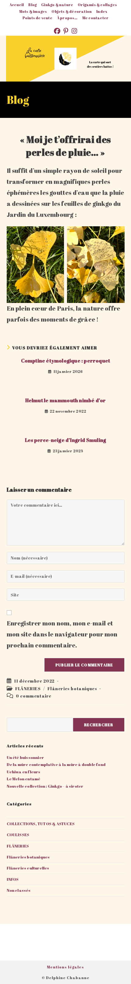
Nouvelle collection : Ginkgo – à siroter (45, 786)
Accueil (16, 4)
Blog (32, 4)
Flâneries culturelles (28, 868)
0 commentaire (33, 696)
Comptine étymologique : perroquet (65, 360)
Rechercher (98, 724)
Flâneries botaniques (72, 688)
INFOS (13, 879)
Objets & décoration (71, 11)
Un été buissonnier (25, 757)
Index (101, 11)
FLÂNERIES (28, 688)
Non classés (19, 890)
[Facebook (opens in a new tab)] (58, 31)
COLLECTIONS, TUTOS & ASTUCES (41, 823)
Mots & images (33, 11)
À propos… (67, 17)
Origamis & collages (97, 4)
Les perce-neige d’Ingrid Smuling (65, 440)
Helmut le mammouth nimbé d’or (65, 400)
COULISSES (18, 834)
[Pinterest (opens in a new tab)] (67, 31)
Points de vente (37, 17)
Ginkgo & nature (57, 4)
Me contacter (95, 17)
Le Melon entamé (24, 779)
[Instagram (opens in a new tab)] (74, 31)
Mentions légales (65, 966)
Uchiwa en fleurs (24, 771)
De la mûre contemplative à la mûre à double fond (56, 764)
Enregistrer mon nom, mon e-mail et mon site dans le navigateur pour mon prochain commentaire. (62, 634)
